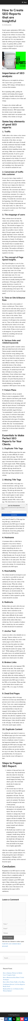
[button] (14, 505)
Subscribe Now (14, 514)
